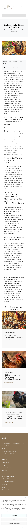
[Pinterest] (17, 68)
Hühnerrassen (18, 412)
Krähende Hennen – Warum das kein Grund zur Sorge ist (12, 377)
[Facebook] (4, 68)
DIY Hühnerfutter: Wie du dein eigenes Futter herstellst (13, 337)
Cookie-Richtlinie (5, 527)
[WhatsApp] (13, 68)
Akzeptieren (14, 515)
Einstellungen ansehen (14, 523)
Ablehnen (14, 519)
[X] (9, 68)
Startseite (6, 30)
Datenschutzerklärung (15, 527)
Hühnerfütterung (9, 332)
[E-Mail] (21, 68)
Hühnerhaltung (9, 372)
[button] (26, 497)
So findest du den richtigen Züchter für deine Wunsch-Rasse (13, 417)
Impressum (23, 527)
